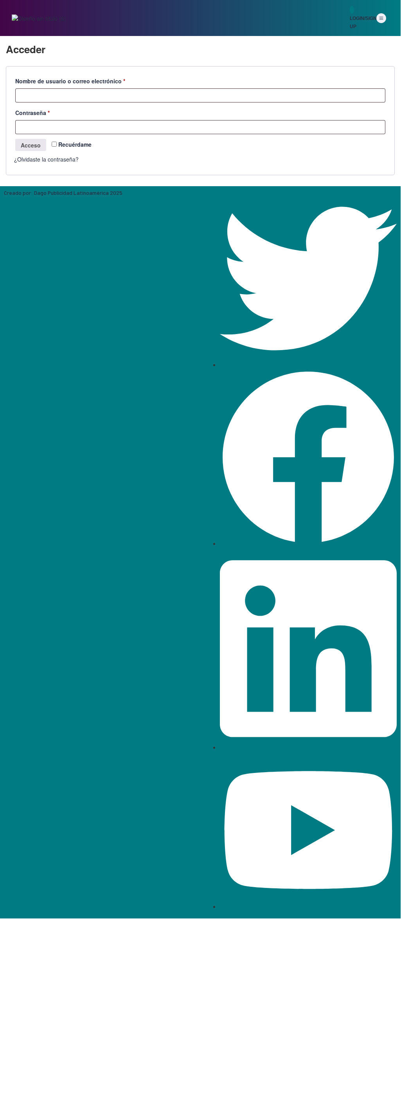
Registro (45, 1093)
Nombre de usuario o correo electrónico (85, 80)
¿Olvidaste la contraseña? (46, 159)
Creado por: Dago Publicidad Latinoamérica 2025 (63, 192)
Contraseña (47, 112)
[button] (381, 18)
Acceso (31, 145)
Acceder (66, 1093)
